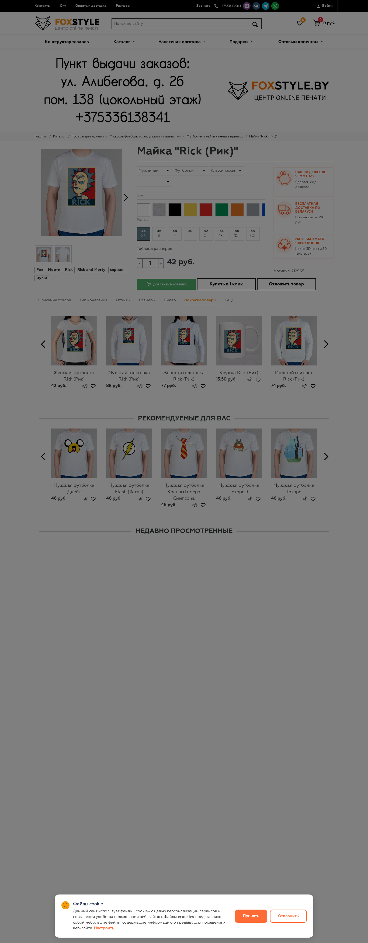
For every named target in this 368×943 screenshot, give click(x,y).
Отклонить (288, 916)
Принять (251, 916)
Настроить (104, 928)
